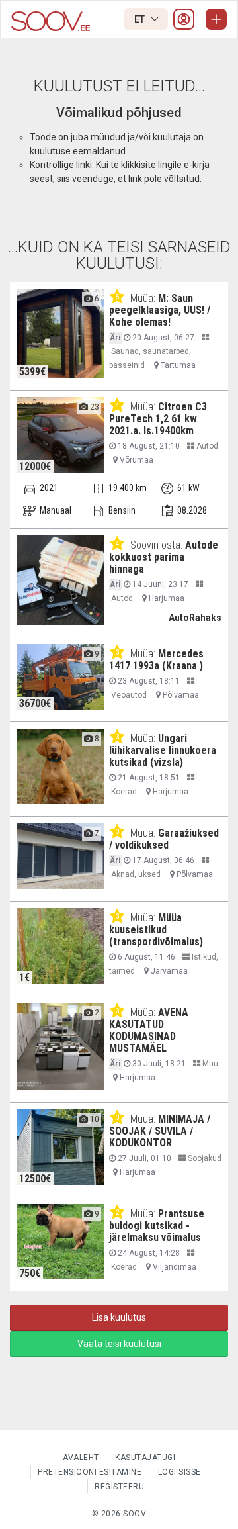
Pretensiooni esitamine (89, 1472)
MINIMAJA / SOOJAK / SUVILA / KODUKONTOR (159, 1131)
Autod (206, 446)
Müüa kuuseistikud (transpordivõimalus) (156, 929)
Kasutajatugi (145, 1457)
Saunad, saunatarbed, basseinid (150, 358)
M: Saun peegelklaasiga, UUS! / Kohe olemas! (159, 310)
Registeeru (119, 1486)
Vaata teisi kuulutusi (119, 1343)
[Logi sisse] (183, 19)
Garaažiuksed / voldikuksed (164, 839)
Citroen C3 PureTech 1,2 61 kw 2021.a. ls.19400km (158, 418)
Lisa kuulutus (119, 1317)
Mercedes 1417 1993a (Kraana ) (156, 659)
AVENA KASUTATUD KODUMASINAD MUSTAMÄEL (148, 1030)
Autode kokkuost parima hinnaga (163, 557)
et (140, 19)
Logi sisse (179, 1472)
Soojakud (203, 1158)
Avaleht (81, 1457)
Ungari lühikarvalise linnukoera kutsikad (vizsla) (162, 750)
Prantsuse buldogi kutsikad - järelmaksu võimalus (156, 1225)
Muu (209, 1063)
